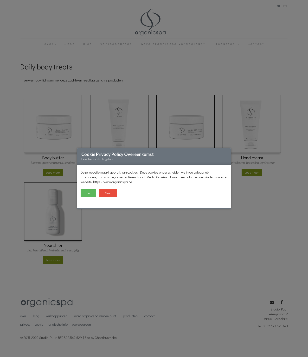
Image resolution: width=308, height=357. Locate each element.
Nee (107, 193)
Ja (88, 193)
